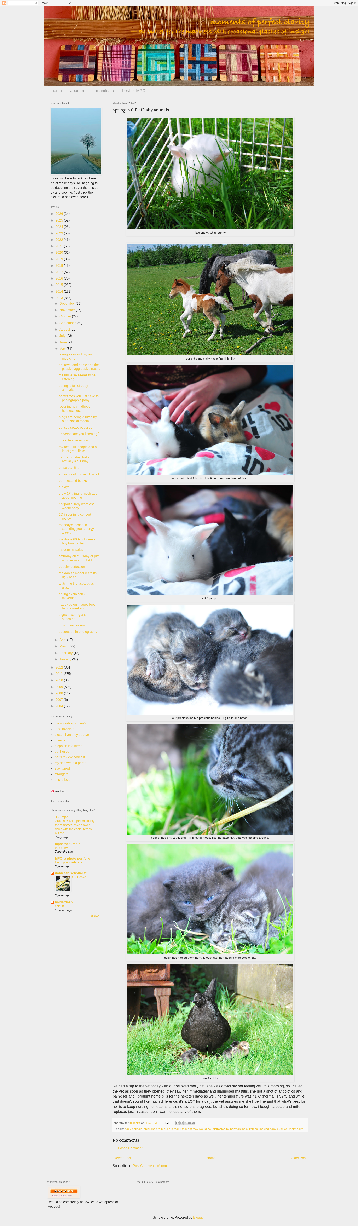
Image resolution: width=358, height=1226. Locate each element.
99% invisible (64, 729)
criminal (60, 740)
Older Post (298, 1158)
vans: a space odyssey (75, 427)
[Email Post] (167, 1122)
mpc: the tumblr (67, 844)
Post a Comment (130, 1148)
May (63, 348)
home (57, 90)
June (63, 342)
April (63, 640)
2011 (59, 674)
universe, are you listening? (79, 434)
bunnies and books (73, 480)
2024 (60, 227)
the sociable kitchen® (70, 723)
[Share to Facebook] (189, 1123)
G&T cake (79, 877)
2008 (60, 693)
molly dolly (296, 1128)
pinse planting (69, 467)
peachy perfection (72, 566)
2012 (60, 667)
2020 (60, 252)
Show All (95, 915)
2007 (60, 699)
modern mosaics (71, 549)
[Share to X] (185, 1123)
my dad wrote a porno (70, 763)
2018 (60, 265)
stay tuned (62, 768)
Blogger (198, 1217)
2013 (60, 298)
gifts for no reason (72, 625)
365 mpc (61, 817)
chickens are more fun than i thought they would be (177, 1128)
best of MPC (133, 90)
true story (61, 847)
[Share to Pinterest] (193, 1123)
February (66, 653)
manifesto (105, 90)
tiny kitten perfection (73, 440)
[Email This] (177, 1123)
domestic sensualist (70, 873)
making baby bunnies (273, 1128)
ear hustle (62, 751)
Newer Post (122, 1158)
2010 (60, 680)
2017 (60, 272)
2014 (60, 291)
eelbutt (59, 906)
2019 (60, 259)
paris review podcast (70, 757)
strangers (61, 774)
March (64, 646)
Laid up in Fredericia (68, 862)
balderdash (64, 902)
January (65, 659)
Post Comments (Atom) (150, 1166)
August (65, 329)
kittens (253, 1128)
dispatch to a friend (68, 746)
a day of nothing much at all (79, 474)
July (62, 336)
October (65, 316)
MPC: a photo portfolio (72, 858)
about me (79, 90)
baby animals (133, 1128)
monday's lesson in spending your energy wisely (76, 528)
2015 (60, 285)
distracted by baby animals (230, 1128)
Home (211, 1158)
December (67, 303)
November (67, 310)
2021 (60, 246)
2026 (60, 214)
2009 (60, 687)
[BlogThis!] (181, 1123)
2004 (60, 706)
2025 (60, 220)
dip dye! (64, 487)
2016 (60, 278)
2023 (60, 233)
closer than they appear (72, 735)
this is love (62, 779)
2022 (60, 239)
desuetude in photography (78, 632)
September (67, 323)
